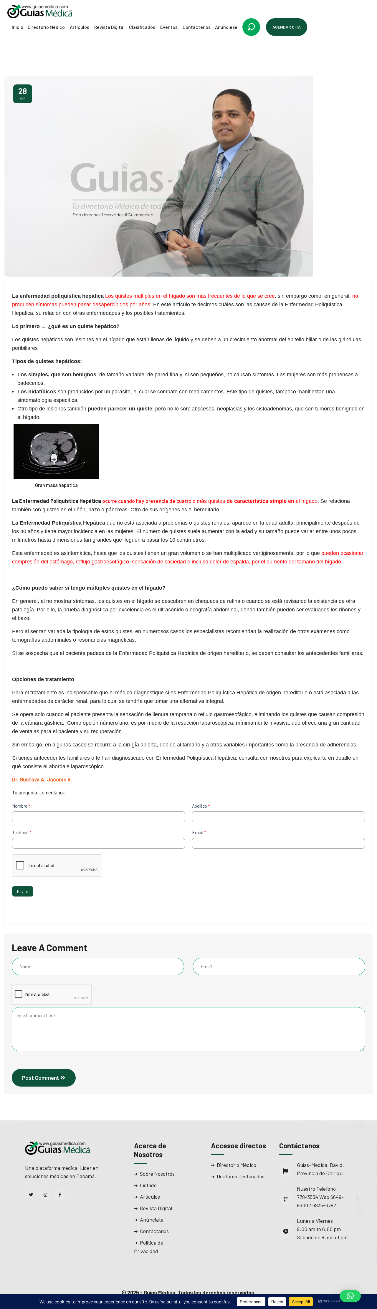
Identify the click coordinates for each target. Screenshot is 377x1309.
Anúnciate (151, 1219)
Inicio (17, 27)
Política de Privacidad (148, 1246)
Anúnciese (226, 27)
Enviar (22, 891)
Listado (148, 1185)
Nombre (21, 806)
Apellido (201, 806)
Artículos (79, 27)
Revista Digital (109, 27)
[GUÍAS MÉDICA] (39, 10)
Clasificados (142, 27)
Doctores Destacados (240, 1176)
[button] (350, 1296)
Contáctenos (197, 27)
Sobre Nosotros (157, 1173)
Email (199, 832)
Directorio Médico (46, 27)
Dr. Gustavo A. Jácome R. (42, 779)
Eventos (169, 27)
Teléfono (21, 832)
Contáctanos (154, 1231)
